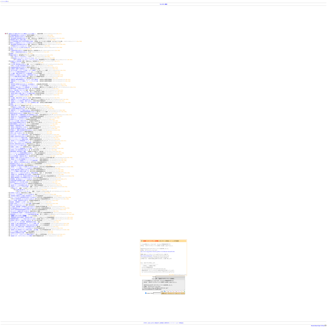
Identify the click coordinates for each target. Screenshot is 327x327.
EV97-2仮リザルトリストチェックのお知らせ (21, 228)
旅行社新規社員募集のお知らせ (18, 122)
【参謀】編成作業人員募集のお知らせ (19, 169)
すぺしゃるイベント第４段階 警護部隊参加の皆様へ (23, 222)
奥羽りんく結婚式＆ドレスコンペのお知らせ (21, 42)
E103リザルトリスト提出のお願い (18, 145)
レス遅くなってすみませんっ (20, 56)
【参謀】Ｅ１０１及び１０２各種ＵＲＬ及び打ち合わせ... (24, 166)
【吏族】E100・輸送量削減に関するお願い (21, 174)
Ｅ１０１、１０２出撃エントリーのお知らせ (21, 168)
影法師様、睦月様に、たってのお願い (19, 91)
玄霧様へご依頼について (16, 146)
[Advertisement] (52, 19)
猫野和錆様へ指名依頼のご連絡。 (18, 151)
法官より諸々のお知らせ (16, 133)
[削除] (11, 49)
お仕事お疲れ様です (20, 189)
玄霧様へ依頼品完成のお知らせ (18, 136)
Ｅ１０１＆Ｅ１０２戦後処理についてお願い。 (22, 148)
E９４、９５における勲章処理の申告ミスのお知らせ (23, 197)
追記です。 (15, 188)
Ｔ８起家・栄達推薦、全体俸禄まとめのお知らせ (22, 206)
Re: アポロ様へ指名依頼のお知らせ (21, 65)
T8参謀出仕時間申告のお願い (17, 232)
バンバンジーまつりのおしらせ (18, 78)
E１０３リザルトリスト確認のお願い (19, 139)
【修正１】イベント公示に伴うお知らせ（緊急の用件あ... (24, 172)
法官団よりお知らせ (15, 192)
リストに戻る (4, 1)
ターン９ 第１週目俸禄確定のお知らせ (20, 154)
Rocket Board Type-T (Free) (318, 325)
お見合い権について (15, 105)
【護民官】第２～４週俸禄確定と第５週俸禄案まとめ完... (24, 114)
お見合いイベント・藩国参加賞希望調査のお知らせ (23, 111)
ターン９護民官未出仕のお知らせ (18, 183)
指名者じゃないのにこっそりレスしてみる (23, 58)
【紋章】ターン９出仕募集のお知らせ (19, 185)
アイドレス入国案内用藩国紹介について (20, 72)
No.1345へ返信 (163, 4)
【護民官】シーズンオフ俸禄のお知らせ (20, 99)
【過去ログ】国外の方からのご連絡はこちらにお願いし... (22, 33)
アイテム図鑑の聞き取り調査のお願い (19, 76)
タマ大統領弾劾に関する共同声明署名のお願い (22, 41)
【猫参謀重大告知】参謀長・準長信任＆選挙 (21, 217)
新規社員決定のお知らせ (16, 113)
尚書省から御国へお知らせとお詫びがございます (22, 157)
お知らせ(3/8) (151, 323)
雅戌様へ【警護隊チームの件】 (18, 202)
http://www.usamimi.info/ (146, 255)
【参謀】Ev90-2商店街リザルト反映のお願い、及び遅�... (24, 229)
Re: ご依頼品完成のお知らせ (20, 52)
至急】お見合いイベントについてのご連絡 (20, 203)
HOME (145, 323)
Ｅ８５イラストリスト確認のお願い (19, 137)
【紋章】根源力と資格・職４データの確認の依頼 (22, 93)
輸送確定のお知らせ (15, 163)
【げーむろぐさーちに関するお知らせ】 (20, 47)
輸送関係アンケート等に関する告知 (19, 182)
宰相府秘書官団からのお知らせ (18, 35)
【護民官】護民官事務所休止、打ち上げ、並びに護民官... (24, 79)
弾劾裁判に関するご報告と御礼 (18, 39)
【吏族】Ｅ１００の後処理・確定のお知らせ (21, 101)
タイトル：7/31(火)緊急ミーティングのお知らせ (22, 194)
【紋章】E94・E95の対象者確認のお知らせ (21, 116)
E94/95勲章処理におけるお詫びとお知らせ (23, 199)
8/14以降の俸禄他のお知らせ (17, 108)
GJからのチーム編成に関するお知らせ (19, 211)
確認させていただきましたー (20, 46)
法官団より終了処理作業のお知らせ (19, 150)
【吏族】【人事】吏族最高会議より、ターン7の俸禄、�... (24, 223)
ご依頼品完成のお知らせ (16, 50)
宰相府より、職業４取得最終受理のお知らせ (21, 130)
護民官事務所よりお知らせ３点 (18, 124)
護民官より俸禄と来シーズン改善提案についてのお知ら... (24, 87)
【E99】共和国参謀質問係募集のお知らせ (20, 209)
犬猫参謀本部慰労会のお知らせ (18, 67)
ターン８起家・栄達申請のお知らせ (19, 200)
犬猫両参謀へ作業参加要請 (17, 165)
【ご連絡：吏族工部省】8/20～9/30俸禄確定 (21, 73)
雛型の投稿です (14, 55)
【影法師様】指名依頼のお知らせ (18, 38)
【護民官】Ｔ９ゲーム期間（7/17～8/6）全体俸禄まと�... (24, 102)
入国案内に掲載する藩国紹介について (19, 68)
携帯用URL (167, 323)
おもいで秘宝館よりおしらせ (17, 90)
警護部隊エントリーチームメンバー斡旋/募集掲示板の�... (24, 214)
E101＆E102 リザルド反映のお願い (19, 134)
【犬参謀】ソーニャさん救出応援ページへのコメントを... (24, 85)
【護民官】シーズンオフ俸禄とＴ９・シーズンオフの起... (24, 81)
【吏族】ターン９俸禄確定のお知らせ (19, 117)
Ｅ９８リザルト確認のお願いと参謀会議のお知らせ (23, 226)
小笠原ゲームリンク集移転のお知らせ (19, 94)
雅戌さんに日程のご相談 (19, 107)
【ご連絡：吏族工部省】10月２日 (18, 97)
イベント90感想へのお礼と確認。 (18, 231)
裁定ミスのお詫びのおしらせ (17, 205)
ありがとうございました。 (24, 191)
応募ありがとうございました (17, 119)
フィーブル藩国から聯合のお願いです (19, 171)
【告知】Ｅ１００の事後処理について (19, 140)
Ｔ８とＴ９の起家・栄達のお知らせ (19, 121)
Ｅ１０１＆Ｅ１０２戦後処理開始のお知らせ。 (22, 153)
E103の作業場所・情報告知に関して (19, 156)
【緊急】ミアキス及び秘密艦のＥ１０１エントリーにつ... (24, 159)
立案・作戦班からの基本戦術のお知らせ (20, 162)
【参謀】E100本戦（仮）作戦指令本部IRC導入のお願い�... (25, 176)
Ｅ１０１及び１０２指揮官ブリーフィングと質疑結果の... (24, 160)
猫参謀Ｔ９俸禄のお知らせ (17, 131)
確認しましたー (17, 62)
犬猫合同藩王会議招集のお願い (18, 180)
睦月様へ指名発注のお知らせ (17, 36)
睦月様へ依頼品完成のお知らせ (18, 143)
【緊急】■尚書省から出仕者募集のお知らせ (21, 177)
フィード (172, 323)
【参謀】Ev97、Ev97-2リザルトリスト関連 (21, 235)
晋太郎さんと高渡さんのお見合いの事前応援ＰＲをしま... (24, 75)
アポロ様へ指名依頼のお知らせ (18, 64)
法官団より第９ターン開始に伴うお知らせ (20, 220)
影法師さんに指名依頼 (15, 61)
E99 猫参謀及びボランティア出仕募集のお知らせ (22, 208)
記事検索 (161, 323)
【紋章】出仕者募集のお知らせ (18, 128)
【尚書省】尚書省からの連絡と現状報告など (21, 195)
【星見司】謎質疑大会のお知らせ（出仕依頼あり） (23, 84)
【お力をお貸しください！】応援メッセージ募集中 (23, 70)
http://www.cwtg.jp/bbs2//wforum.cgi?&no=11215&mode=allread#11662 (158, 251)
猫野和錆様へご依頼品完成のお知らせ (19, 88)
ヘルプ (176, 323)
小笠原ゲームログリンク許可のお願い (19, 186)
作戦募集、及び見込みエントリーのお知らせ (21, 179)
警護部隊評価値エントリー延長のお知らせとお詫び (23, 219)
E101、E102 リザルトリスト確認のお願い (21, 142)
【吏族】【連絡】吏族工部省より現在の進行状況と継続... (24, 225)
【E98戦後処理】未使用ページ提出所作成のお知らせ (23, 212)
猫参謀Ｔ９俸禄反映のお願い (17, 125)
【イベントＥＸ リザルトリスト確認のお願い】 (22, 234)
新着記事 (157, 323)
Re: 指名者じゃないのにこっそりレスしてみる (26, 59)
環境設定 (181, 323)
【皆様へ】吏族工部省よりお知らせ (19, 127)
